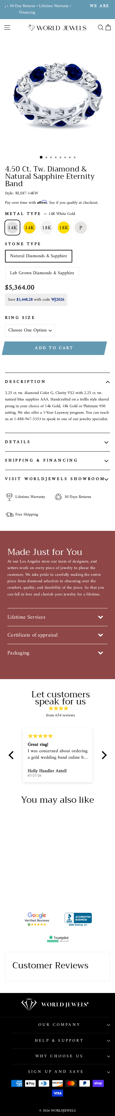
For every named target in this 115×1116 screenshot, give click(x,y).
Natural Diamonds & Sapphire (38, 256)
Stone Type (23, 244)
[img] (60, 708)
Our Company (59, 1025)
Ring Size (20, 318)
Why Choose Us (59, 1056)
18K (46, 228)
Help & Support (59, 1040)
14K (12, 228)
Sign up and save (56, 1071)
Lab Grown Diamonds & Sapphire (42, 273)
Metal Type (40, 214)
